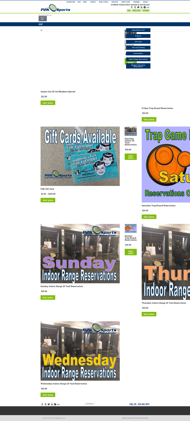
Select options (48, 102)
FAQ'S (129, 10)
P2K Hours (146, 10)
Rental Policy (137, 10)
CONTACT (145, 2)
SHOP (79, 2)
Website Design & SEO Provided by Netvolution (135, 418)
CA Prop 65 (89, 403)
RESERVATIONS (71, 2)
